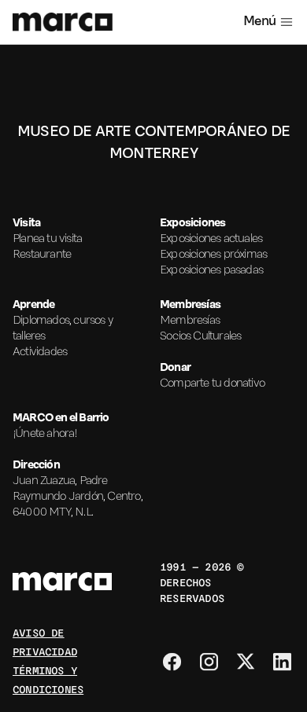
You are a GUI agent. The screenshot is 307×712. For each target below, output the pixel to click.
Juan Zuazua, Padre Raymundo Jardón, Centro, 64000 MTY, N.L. (77, 496)
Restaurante (42, 254)
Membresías (190, 320)
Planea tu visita (47, 238)
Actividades (40, 352)
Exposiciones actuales (211, 238)
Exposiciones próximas (213, 254)
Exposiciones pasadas (211, 270)
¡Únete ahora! (45, 433)
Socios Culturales (200, 336)
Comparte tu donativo (212, 383)
